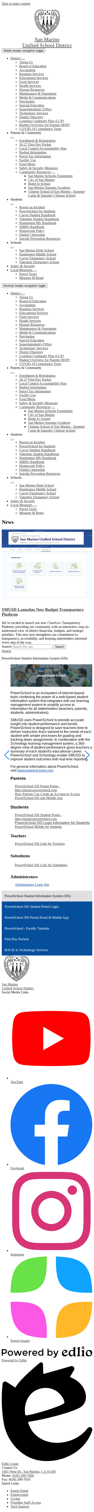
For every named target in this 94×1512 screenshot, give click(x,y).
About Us (26, 62)
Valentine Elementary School (39, 262)
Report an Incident (32, 207)
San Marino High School (36, 250)
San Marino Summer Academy (49, 187)
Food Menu (27, 164)
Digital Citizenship (32, 235)
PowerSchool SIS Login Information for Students (52, 823)
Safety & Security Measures (38, 168)
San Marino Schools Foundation (50, 176)
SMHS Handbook (31, 227)
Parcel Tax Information (35, 156)
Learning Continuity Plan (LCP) (41, 121)
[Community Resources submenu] (53, 173)
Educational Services (33, 78)
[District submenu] (23, 59)
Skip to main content (16, 3)
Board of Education (32, 66)
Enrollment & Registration (37, 140)
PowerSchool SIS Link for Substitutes (41, 865)
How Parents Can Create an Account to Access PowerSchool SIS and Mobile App (47, 796)
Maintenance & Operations (37, 93)
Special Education (31, 105)
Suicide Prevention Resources (39, 238)
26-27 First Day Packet (35, 144)
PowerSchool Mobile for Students (38, 827)
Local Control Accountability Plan (42, 148)
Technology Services (33, 113)
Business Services (31, 74)
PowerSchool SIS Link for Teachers (40, 844)
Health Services (30, 86)
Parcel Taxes (28, 274)
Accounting (27, 70)
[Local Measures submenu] (35, 271)
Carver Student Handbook (37, 215)
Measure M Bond (31, 278)
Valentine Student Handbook (39, 219)
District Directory (31, 117)
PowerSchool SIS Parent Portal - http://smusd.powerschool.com (37, 788)
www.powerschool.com (35, 770)
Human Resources (32, 89)
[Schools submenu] (12, 247)
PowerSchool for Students (37, 211)
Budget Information (32, 152)
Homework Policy (32, 231)
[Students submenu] (12, 204)
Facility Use (27, 160)
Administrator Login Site (32, 884)
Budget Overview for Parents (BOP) (44, 125)
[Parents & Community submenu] (12, 138)
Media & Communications (37, 97)
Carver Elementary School (37, 258)
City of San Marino (41, 180)
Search (6, 646)
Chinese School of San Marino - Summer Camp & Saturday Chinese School (56, 193)
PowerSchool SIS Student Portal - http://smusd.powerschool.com (38, 817)
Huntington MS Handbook (37, 223)
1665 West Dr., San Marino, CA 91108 (29, 1471)
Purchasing (27, 101)
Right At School (39, 184)
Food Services (29, 82)
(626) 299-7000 (23, 1475)
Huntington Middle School (37, 254)
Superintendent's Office (35, 109)
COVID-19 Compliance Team (40, 129)
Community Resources (35, 172)
